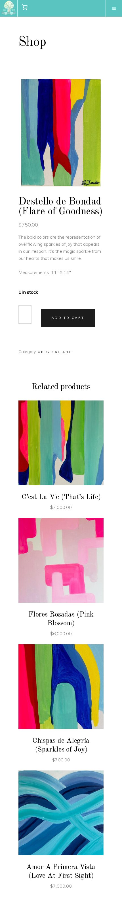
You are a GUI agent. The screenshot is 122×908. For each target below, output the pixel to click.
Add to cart (68, 318)
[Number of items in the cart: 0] (25, 7)
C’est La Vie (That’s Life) (61, 497)
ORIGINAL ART (55, 352)
